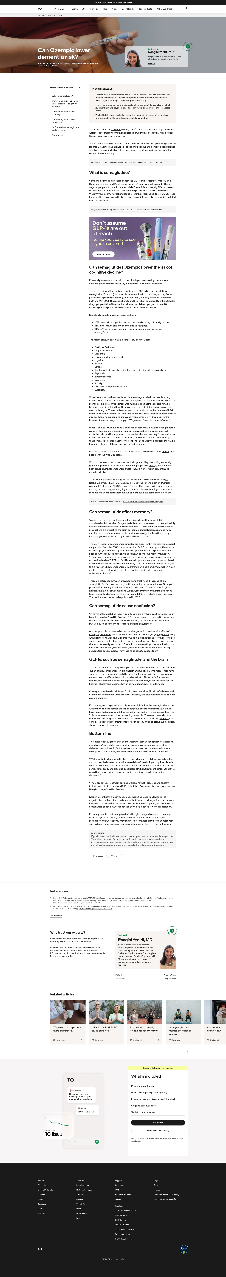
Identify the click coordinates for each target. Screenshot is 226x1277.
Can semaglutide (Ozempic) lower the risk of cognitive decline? (65, 103)
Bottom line (57, 135)
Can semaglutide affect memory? (63, 113)
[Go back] (181, 1051)
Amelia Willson (170, 975)
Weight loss (46, 15)
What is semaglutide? (62, 95)
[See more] (186, 1051)
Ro (39, 15)
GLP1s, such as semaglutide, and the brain (65, 128)
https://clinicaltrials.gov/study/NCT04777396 (94, 909)
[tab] (60, 9)
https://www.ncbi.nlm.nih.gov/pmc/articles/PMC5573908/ (76, 903)
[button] (66, 87)
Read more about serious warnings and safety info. (143, 162)
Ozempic (56, 15)
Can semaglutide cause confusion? (63, 121)
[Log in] (186, 9)
